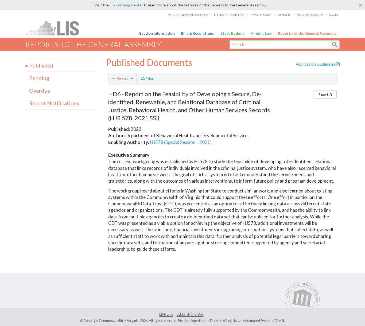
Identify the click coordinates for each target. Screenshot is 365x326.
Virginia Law (261, 33)
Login (333, 14)
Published (41, 65)
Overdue (39, 90)
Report (324, 94)
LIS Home (283, 14)
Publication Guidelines (316, 64)
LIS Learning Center (126, 5)
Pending (39, 78)
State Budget (232, 33)
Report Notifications (54, 103)
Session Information (157, 33)
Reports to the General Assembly (307, 33)
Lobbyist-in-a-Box (190, 314)
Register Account (310, 14)
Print (149, 79)
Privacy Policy (261, 14)
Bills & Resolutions (197, 33)
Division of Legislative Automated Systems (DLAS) (247, 321)
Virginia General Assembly (188, 14)
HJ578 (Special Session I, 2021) (181, 142)
